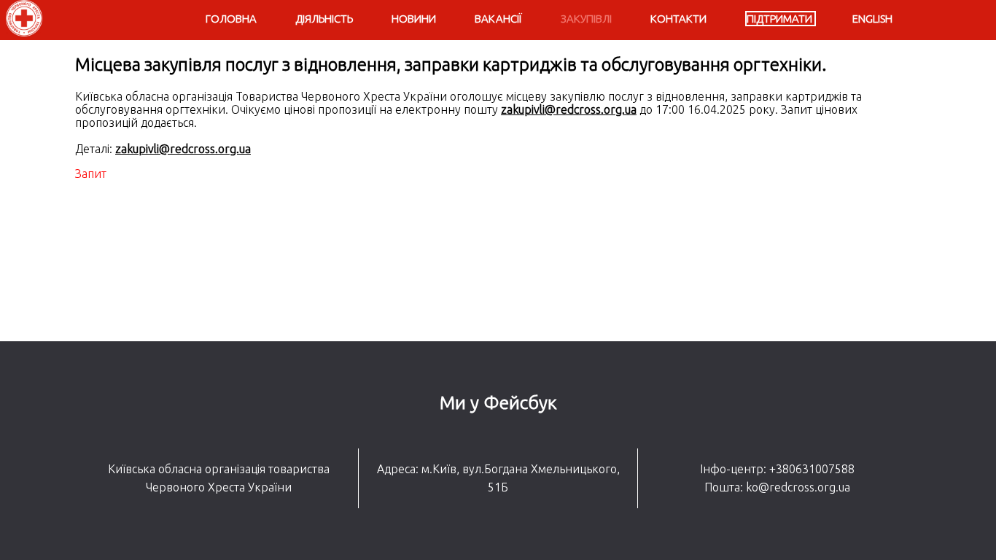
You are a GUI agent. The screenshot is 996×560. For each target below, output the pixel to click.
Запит (90, 173)
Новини (414, 18)
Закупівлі (586, 18)
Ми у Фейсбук (498, 402)
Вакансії (498, 18)
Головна (231, 18)
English (872, 18)
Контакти (678, 18)
